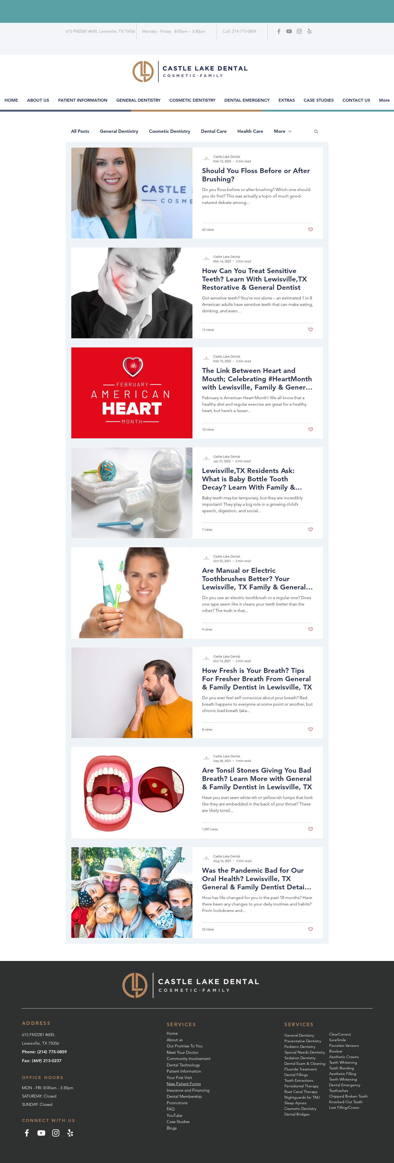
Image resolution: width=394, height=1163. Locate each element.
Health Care (250, 131)
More (279, 131)
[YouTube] (41, 1133)
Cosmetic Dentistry (169, 131)
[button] (316, 132)
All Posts (80, 131)
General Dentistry (119, 131)
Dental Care (214, 131)
